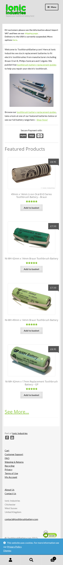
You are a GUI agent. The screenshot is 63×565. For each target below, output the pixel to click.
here (15, 40)
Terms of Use (11, 473)
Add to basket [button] (31, 207)
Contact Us (10, 493)
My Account (11, 477)
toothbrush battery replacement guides (36, 64)
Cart (7, 450)
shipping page (31, 33)
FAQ (7, 458)
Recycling (10, 465)
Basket (48, 557)
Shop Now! (42, 119)
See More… (17, 411)
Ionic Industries (20, 433)
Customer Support (14, 454)
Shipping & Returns (14, 462)
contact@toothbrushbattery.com (21, 519)
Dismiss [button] (7, 550)
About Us (9, 489)
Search (31, 560)
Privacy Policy (14, 546)
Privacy (8, 469)
